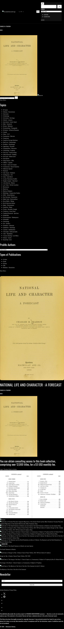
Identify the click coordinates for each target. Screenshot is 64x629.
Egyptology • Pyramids (8, 146)
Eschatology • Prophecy (9, 150)
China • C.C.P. (6, 134)
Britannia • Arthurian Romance (11, 130)
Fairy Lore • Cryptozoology (10, 152)
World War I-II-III (7, 240)
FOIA (4, 265)
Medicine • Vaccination (9, 267)
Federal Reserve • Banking (9, 154)
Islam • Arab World (8, 177)
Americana (6, 114)
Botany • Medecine (8, 126)
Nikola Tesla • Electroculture (10, 199)
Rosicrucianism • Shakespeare (10, 217)
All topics (5, 110)
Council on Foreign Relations (10, 140)
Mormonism (6, 187)
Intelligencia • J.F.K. (8, 175)
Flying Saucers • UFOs (8, 160)
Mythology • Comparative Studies (11, 193)
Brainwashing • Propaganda (10, 128)
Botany (5, 263)
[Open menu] (37, 11)
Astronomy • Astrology (9, 118)
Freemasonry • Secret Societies (11, 167)
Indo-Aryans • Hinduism (9, 173)
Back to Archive (13, 469)
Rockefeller (6, 215)
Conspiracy (6, 138)
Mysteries (5, 189)
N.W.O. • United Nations (9, 195)
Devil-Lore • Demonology (9, 142)
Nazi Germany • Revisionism (10, 197)
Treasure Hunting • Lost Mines (10, 236)
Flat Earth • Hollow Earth (9, 156)
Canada (5, 132)
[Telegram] (6, 34)
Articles (5, 259)
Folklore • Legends (7, 163)
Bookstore (6, 590)
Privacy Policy (13, 590)
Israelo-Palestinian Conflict (10, 179)
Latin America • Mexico (9, 183)
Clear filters (3, 100)
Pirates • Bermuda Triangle (10, 209)
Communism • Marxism (9, 136)
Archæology (6, 116)
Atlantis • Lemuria (7, 120)
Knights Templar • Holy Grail (10, 181)
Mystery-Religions (7, 191)
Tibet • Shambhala (7, 234)
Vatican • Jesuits (7, 238)
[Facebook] (1, 34)
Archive (2, 590)
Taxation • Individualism (9, 230)
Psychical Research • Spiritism (11, 213)
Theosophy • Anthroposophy (10, 232)
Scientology (6, 221)
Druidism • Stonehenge (9, 144)
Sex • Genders (6, 223)
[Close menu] (42, 3)
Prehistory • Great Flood (9, 211)
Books (4, 261)
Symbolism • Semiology (9, 227)
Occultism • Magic (7, 207)
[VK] (5, 34)
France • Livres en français (10, 165)
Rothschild (6, 219)
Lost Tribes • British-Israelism (10, 185)
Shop (36, 524)
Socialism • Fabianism (8, 225)
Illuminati (5, 171)
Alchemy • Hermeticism (9, 112)
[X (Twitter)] (3, 34)
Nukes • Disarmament (8, 205)
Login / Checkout (4, 469)
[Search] (59, 6)
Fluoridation (6, 158)
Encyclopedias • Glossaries (10, 148)
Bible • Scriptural (7, 124)
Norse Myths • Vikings (8, 201)
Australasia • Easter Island (10, 122)
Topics (43, 9)
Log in (42, 20)
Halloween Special (7, 169)
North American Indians (9, 203)
